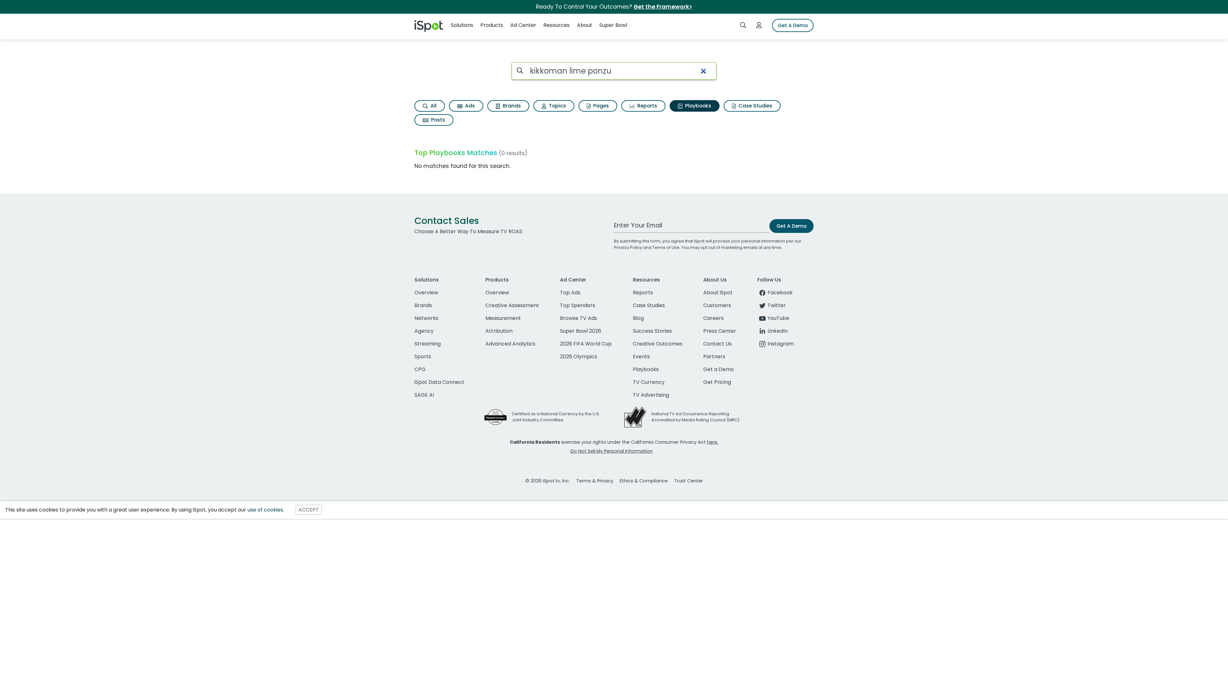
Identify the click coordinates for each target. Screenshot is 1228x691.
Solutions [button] (462, 25)
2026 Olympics (578, 356)
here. (712, 442)
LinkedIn (777, 331)
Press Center (719, 331)
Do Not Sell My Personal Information (612, 451)
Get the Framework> (663, 7)
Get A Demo (793, 25)
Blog (638, 318)
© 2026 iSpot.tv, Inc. (547, 481)
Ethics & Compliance (644, 481)
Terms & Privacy (594, 481)
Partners (714, 356)
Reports (646, 105)
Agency (424, 331)
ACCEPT (308, 509)
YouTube (778, 318)
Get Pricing (717, 382)
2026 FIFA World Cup (586, 343)
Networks (426, 318)
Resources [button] (556, 25)
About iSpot (718, 292)
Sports (422, 356)
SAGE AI (424, 395)
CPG (420, 369)
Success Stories (652, 331)
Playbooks (697, 105)
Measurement (503, 318)
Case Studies (754, 105)
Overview (426, 292)
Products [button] (491, 25)
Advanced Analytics (510, 343)
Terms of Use (666, 247)
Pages (600, 105)
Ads (469, 105)
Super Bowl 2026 (580, 331)
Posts (437, 119)
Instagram (780, 343)
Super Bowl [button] (613, 25)
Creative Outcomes (657, 343)
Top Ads (570, 292)
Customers (717, 305)
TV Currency (649, 382)
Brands (511, 105)
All (433, 105)
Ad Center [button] (523, 25)
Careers (713, 318)
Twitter (776, 305)
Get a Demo (718, 369)
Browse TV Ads (578, 318)
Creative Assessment (512, 305)
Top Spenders (577, 305)
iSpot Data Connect (439, 382)
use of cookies (265, 509)
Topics (556, 105)
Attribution (499, 331)
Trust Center (688, 481)
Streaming (427, 343)
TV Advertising (651, 395)
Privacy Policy (628, 247)
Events (641, 356)
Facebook (780, 292)
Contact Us (717, 343)
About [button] (584, 25)
